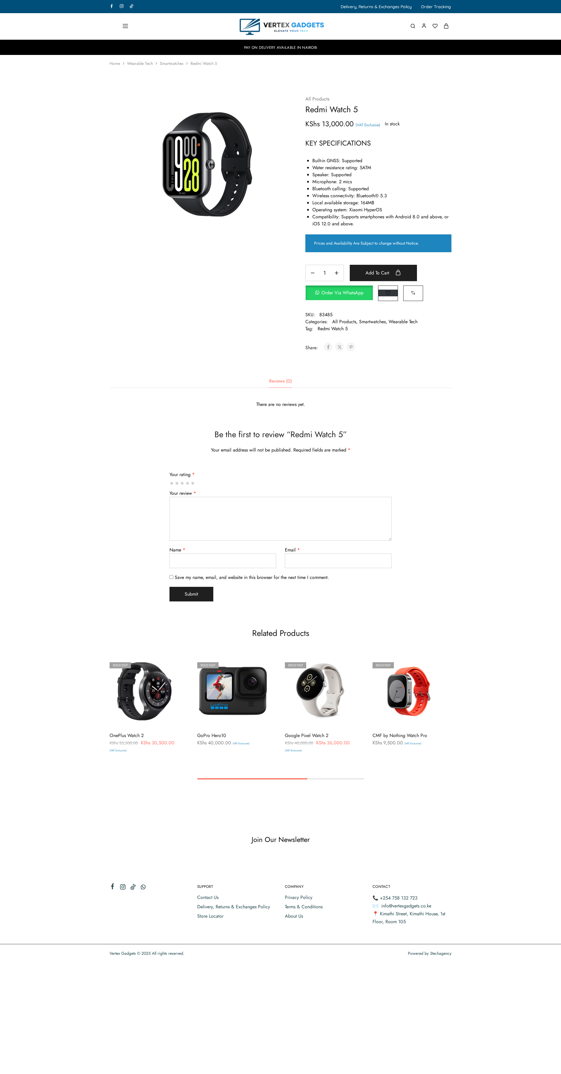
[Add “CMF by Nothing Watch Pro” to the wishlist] (422, 718)
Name (177, 549)
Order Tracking (436, 7)
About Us (294, 916)
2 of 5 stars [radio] (177, 483)
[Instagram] (123, 888)
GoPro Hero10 (211, 735)
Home (115, 63)
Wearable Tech (140, 63)
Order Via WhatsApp (342, 292)
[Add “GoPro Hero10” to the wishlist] (247, 718)
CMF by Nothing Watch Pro (400, 735)
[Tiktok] (133, 888)
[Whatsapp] (143, 888)
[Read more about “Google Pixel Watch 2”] (304, 718)
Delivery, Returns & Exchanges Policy (376, 7)
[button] (341, 293)
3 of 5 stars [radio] (182, 483)
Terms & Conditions (304, 906)
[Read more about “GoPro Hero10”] (217, 718)
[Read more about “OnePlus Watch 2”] (129, 718)
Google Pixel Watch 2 (306, 735)
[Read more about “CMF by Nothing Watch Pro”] (392, 718)
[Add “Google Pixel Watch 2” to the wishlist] (335, 718)
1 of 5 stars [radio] (171, 483)
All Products (317, 99)
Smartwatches (171, 63)
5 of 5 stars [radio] (193, 483)
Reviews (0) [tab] (280, 381)
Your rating (182, 474)
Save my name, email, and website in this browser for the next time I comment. (252, 577)
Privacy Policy (298, 897)
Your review (182, 493)
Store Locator (210, 916)
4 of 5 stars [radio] (187, 483)
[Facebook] (113, 887)
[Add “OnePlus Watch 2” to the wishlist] (159, 718)
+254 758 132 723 (399, 898)
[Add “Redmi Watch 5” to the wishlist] (388, 293)
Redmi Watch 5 (333, 328)
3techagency (440, 953)
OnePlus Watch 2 (127, 735)
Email (292, 549)
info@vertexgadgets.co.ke (406, 905)
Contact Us (208, 897)
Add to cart (378, 272)
